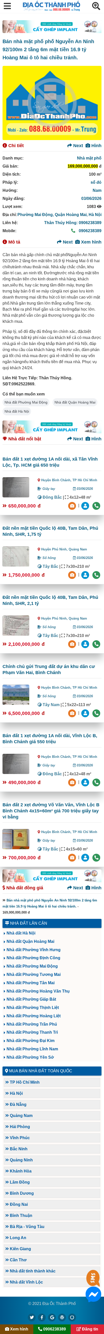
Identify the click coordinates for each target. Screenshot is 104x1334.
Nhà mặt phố (89, 158)
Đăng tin (89, 1329)
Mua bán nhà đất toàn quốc (40, 1071)
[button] (7, 6)
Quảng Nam (78, 549)
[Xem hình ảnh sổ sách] (72, 505)
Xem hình (90, 242)
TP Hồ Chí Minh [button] (24, 1082)
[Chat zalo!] (93, 1282)
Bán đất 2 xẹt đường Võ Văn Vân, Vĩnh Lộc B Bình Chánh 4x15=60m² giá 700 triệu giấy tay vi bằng (51, 810)
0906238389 (89, 231)
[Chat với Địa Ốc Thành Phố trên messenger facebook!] (93, 1299)
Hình (95, 145)
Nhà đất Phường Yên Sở (30, 1057)
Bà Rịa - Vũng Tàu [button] (26, 1226)
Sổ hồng (48, 558)
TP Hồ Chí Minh (84, 480)
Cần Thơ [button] (18, 1260)
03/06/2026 (91, 198)
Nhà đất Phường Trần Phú (32, 1024)
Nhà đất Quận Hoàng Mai (75, 402)
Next (77, 145)
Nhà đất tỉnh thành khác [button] (32, 1271)
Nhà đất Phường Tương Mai (34, 974)
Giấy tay (48, 489)
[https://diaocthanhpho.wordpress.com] (62, 1317)
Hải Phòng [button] (19, 1127)
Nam (97, 190)
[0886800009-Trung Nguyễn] (85, 574)
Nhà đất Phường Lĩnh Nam (32, 1049)
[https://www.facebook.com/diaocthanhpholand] (42, 1317)
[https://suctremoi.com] (72, 1317)
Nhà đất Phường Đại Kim (31, 1040)
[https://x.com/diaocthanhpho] (32, 1317)
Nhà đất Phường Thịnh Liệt (33, 1007)
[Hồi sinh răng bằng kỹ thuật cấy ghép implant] (52, 26)
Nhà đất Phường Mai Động (26, 402)
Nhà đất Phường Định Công (33, 958)
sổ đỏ (96, 182)
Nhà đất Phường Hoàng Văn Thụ (38, 991)
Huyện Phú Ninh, (55, 549)
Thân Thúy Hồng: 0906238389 (72, 223)
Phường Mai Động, (36, 214)
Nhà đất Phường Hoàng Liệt (34, 1016)
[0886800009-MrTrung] (85, 713)
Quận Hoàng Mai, (72, 214)
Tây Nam (51, 705)
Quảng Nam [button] (21, 1115)
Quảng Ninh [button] (21, 1160)
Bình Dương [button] (21, 1193)
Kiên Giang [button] (20, 1249)
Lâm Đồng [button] (19, 1182)
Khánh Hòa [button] (20, 1171)
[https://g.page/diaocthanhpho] (52, 1317)
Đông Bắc (52, 497)
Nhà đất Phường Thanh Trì (32, 1032)
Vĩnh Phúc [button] (19, 1138)
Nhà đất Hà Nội (17, 411)
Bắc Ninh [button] (18, 1149)
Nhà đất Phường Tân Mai (31, 983)
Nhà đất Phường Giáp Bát (31, 999)
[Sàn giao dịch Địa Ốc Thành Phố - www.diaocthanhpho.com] (51, 10)
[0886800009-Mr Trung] (85, 857)
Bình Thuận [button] (20, 1215)
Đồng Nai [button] (18, 1204)
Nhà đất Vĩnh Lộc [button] (26, 1282)
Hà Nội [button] (16, 1093)
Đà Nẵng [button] (18, 1104)
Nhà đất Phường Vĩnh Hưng (34, 950)
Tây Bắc (50, 566)
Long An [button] (17, 1238)
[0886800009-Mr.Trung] (85, 505)
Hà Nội (95, 214)
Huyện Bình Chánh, (56, 480)
